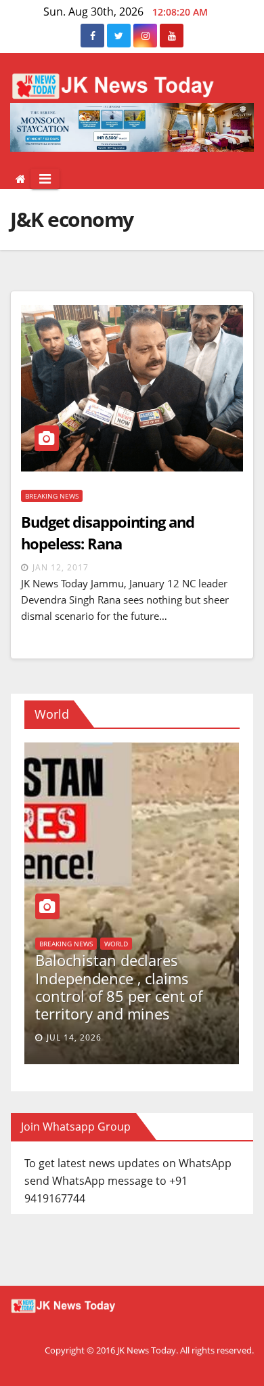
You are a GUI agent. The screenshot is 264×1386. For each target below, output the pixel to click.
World (211, 943)
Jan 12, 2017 (60, 567)
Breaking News (52, 496)
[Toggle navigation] (45, 179)
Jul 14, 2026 (168, 1037)
